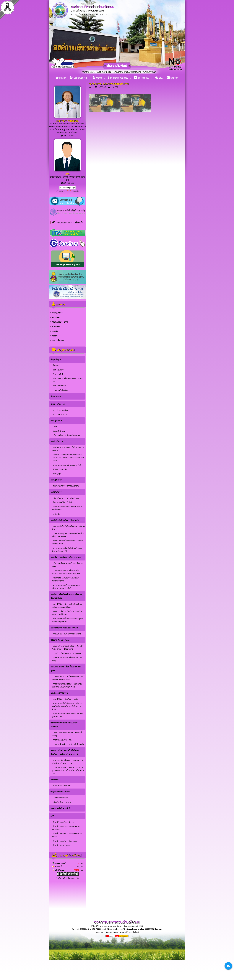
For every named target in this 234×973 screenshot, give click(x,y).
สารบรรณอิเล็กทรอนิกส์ (60, 808)
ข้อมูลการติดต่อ (59, 386)
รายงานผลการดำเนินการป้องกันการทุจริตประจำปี (67, 715)
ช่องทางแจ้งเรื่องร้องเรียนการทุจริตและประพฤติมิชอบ (67, 612)
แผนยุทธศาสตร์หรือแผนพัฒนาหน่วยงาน (67, 379)
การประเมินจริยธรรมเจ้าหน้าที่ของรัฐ (68, 744)
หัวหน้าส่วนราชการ (59, 322)
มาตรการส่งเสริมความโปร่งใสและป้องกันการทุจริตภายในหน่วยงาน (65, 752)
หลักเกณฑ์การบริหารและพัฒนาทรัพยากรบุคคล (65, 579)
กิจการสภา (55, 780)
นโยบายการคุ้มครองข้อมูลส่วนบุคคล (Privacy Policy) (117, 932)
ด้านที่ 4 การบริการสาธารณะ (64, 841)
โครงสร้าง (56, 366)
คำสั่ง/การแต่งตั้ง (59, 469)
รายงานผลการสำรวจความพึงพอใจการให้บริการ (67, 508)
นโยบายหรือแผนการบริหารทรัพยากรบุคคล (68, 564)
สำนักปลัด (55, 327)
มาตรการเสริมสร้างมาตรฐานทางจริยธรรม (64, 725)
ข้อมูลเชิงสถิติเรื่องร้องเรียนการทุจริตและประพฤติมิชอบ (67, 620)
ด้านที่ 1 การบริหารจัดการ (63, 822)
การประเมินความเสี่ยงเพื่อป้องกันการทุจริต (66, 669)
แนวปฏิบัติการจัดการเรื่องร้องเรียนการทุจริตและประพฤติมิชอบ (68, 605)
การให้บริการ (56, 492)
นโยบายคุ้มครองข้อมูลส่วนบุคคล (66, 435)
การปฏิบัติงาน (56, 480)
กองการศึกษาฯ (57, 340)
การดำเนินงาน (57, 441)
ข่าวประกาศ (56, 396)
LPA (52, 816)
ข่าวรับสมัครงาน (59, 414)
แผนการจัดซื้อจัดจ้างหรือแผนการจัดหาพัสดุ (68, 527)
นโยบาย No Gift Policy (60, 640)
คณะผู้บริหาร (57, 313)
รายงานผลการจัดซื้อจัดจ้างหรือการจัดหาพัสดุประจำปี (67, 549)
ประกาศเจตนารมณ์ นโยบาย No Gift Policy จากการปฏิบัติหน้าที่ (67, 647)
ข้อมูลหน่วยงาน (80, 78)
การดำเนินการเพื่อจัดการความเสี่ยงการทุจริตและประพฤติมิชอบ (67, 685)
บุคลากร (98, 78)
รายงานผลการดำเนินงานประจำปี (66, 465)
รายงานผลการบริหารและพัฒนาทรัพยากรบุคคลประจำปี (66, 586)
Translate (75, 191)
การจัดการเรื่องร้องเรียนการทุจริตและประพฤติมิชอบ (66, 596)
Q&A (160, 78)
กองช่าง (54, 336)
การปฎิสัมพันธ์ (56, 421)
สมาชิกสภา (56, 317)
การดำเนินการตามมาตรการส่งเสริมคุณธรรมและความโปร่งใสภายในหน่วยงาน (68, 770)
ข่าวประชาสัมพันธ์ (60, 410)
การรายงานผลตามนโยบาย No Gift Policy (67, 659)
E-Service (56, 514)
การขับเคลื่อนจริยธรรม (62, 740)
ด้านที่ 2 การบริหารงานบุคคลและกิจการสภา (66, 827)
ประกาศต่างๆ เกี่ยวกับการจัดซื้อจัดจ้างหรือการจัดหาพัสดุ (68, 534)
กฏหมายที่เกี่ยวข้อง (60, 390)
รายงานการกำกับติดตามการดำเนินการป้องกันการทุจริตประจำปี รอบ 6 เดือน (67, 706)
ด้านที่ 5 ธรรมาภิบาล (61, 845)
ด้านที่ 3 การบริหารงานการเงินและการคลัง (67, 835)
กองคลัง (54, 331)
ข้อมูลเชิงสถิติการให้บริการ (63, 502)
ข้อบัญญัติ (56, 474)
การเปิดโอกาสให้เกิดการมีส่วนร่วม (65, 628)
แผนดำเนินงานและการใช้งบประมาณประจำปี (68, 448)
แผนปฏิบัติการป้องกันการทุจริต (65, 699)
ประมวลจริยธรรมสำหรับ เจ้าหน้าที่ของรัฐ (67, 734)
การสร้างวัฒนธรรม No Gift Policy (66, 653)
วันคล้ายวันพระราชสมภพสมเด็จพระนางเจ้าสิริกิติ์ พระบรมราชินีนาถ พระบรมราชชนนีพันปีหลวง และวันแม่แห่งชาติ (88, 72)
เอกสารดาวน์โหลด (60, 798)
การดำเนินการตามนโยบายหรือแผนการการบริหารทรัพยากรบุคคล (66, 572)
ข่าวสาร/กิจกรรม (58, 404)
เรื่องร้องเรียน (143, 78)
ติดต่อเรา (174, 78)
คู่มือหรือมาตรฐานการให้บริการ (65, 498)
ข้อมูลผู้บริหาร (58, 370)
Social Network (58, 431)
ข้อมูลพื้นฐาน (56, 359)
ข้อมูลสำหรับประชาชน (118, 78)
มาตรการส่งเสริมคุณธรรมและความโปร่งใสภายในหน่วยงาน (67, 761)
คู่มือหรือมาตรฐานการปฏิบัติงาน (65, 486)
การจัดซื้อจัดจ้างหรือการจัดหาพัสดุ (65, 520)
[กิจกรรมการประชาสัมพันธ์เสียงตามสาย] (104, 111)
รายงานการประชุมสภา (62, 786)
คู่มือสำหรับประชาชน (61, 802)
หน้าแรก (62, 78)
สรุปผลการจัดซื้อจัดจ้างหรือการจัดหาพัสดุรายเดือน (67, 542)
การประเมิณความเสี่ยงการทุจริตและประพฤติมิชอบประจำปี (67, 678)
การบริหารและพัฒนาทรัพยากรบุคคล (66, 557)
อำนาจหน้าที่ (57, 374)
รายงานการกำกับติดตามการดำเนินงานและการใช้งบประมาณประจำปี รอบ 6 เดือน (68, 458)
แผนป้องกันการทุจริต (59, 693)
